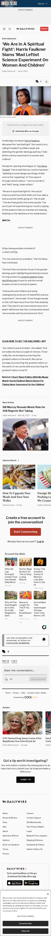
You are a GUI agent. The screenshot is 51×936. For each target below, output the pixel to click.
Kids (4, 827)
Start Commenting (25, 531)
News (5, 813)
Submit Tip (26, 780)
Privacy (6, 854)
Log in (40, 541)
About (5, 831)
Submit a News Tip (35, 849)
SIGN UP (44, 29)
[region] (25, 913)
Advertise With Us (10, 836)
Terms (5, 849)
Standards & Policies (35, 845)
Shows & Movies (10, 818)
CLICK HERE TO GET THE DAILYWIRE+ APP (24, 341)
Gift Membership (34, 822)
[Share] (46, 81)
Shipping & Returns (35, 840)
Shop (5, 822)
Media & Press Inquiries (37, 836)
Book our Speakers (11, 845)
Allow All (25, 931)
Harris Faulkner (32, 141)
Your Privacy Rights (35, 827)
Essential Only (25, 923)
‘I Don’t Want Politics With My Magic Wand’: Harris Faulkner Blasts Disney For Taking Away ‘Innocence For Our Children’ (25, 381)
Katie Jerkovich (8, 71)
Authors (6, 840)
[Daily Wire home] (25, 28)
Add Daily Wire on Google (27, 131)
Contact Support (34, 818)
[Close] (48, 894)
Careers (30, 813)
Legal (29, 831)
